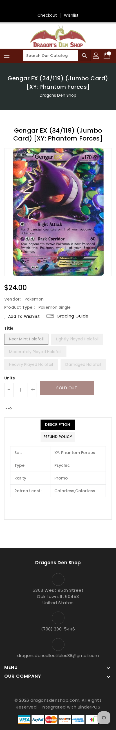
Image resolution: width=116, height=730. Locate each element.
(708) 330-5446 (58, 629)
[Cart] (107, 55)
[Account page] (96, 55)
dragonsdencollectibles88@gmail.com (58, 655)
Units (9, 378)
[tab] (58, 425)
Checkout (47, 15)
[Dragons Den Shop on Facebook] (52, 6)
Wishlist (71, 15)
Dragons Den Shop (58, 95)
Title (9, 328)
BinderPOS (89, 707)
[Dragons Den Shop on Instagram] (63, 6)
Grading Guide (73, 316)
